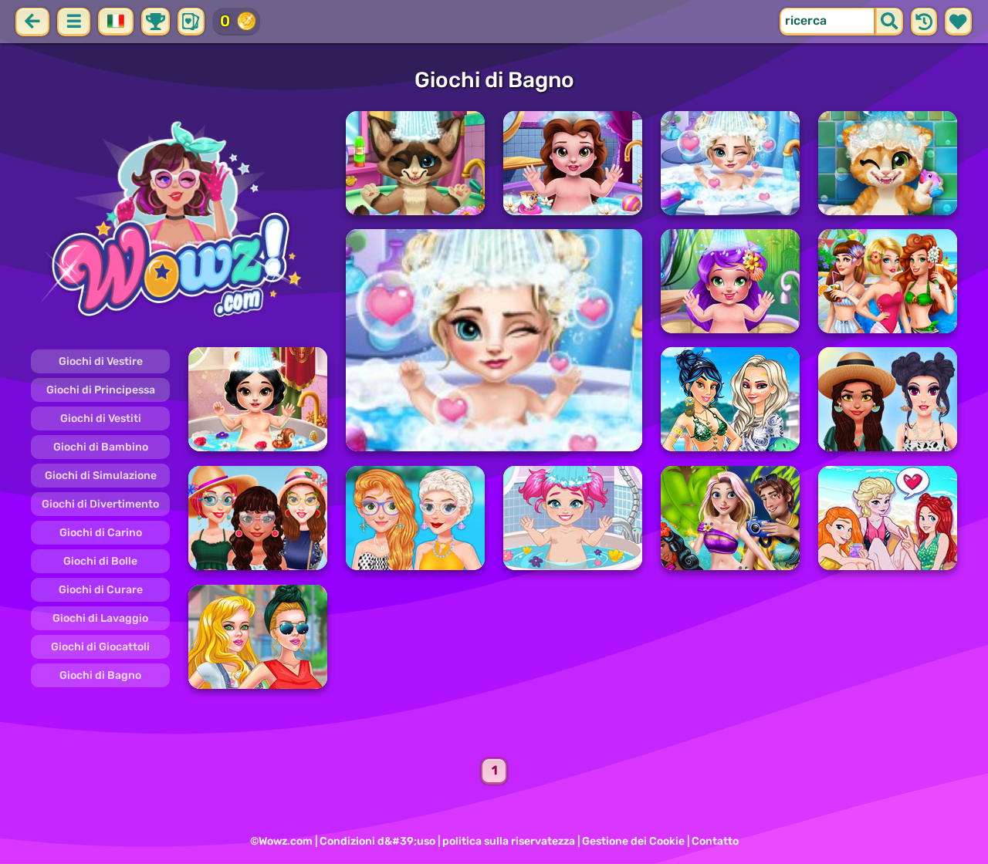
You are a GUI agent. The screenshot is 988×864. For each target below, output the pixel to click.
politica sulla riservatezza (508, 841)
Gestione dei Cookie (633, 841)
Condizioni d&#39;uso (377, 841)
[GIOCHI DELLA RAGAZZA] (179, 222)
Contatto (715, 841)
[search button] (889, 21)
